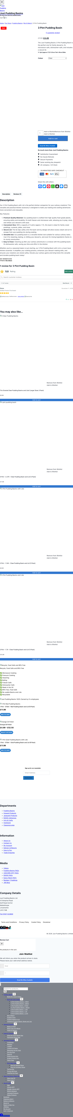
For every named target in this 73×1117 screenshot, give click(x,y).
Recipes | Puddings (10, 880)
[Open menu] (2, 2)
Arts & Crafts (8, 820)
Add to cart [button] (36, 400)
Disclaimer (46, 922)
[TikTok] (9, 928)
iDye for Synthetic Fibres (18, 1067)
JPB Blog (7, 883)
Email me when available (47, 146)
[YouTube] (7, 928)
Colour (40, 58)
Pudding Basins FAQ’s (11, 871)
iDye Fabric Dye (11, 1063)
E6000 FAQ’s (8, 875)
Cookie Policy (36, 922)
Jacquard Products (10, 815)
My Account (8, 845)
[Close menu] (0, 984)
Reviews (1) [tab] (17, 194)
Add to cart (53, 138)
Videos (6, 868)
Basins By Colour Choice (14, 996)
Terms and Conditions (9, 922)
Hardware (7, 823)
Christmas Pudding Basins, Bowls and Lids (19, 1021)
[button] (57, 131)
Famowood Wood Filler (13, 1037)
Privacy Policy (24, 922)
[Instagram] (4, 928)
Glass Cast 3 (10, 1080)
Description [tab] (6, 194)
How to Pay (8, 850)
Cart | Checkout (8, 1111)
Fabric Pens (10, 1060)
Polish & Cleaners (12, 1030)
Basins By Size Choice (13, 999)
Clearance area (9, 825)
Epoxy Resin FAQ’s (10, 878)
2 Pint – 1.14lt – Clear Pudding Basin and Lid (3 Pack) (17, 563)
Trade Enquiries (9, 853)
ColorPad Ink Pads (12, 1073)
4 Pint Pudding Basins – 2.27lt (19, 1013)
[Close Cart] (2, 943)
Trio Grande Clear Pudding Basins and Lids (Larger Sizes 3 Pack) (22, 390)
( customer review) (53, 33)
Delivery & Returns (10, 848)
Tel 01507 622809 (6, 914)
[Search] (5, 991)
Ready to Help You (9, 1105)
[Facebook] (1, 928)
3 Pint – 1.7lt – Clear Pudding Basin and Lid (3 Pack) (17, 649)
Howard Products (10, 813)
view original (21, 296)
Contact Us (8, 843)
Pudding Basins (9, 811)
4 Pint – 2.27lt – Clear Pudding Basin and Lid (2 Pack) (18, 477)
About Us (7, 841)
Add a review (68, 271)
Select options (6, 732)
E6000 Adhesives (10, 818)
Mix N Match (9, 260)
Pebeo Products (11, 1095)
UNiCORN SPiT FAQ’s (11, 873)
